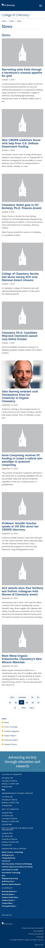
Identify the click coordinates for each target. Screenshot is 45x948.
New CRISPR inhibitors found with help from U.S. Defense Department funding (21, 143)
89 (33, 703)
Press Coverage (11, 727)
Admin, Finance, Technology (12, 852)
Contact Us (6, 861)
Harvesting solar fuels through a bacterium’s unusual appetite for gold (22, 72)
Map (3, 790)
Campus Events (8, 900)
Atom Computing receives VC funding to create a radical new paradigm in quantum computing (22, 460)
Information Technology (11, 873)
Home (4, 21)
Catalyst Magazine (11, 731)
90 (39, 703)
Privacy (39, 937)
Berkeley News (8, 894)
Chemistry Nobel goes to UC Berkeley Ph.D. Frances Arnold (21, 206)
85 (11, 703)
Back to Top (39, 945)
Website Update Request (11, 884)
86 (16, 703)
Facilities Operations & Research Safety (17, 867)
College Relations (8, 858)
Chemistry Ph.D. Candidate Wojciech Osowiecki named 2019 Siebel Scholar (19, 336)
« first (12, 697)
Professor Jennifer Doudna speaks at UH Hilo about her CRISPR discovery (20, 526)
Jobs (3, 875)
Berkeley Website (9, 891)
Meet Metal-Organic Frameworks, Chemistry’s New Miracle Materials (22, 659)
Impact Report (10, 735)
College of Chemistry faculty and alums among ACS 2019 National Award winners (20, 277)
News (12, 21)
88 (28, 703)
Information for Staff (10, 870)
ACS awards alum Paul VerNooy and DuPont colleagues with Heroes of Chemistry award (22, 591)
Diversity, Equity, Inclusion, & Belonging (17, 864)
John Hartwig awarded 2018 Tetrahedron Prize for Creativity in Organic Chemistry (20, 396)
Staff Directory (8, 881)
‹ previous (23, 697)
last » (33, 707)
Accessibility (38, 931)
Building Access (8, 855)
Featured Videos (11, 740)
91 (16, 708)
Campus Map (7, 903)
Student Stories (10, 744)
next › (25, 707)
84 (39, 697)
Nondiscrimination (36, 934)
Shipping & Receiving (10, 878)
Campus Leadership (10, 897)
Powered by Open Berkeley (32, 928)
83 (33, 697)
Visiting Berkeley (9, 906)
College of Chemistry (15, 15)
